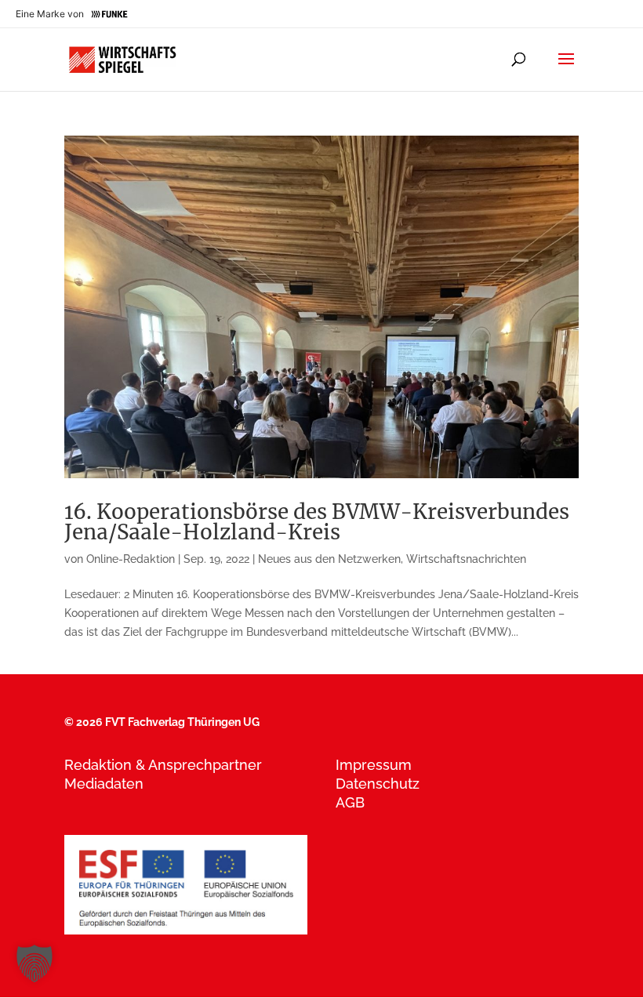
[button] (34, 963)
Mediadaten (103, 783)
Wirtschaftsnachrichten (466, 559)
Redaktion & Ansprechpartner (163, 765)
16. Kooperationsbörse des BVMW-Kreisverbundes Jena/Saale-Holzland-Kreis (316, 522)
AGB (350, 802)
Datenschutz (378, 783)
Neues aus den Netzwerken (329, 559)
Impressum (374, 765)
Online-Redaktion (130, 559)
